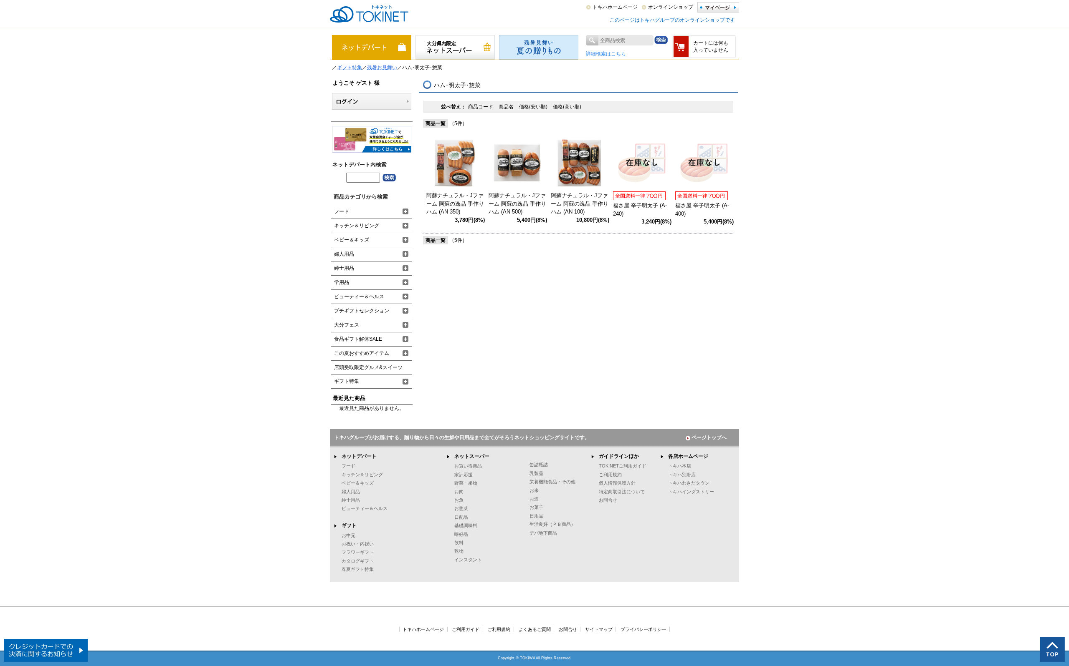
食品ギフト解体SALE (358, 339)
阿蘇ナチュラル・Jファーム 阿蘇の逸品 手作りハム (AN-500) (517, 203)
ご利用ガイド (465, 629)
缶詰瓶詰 (538, 464)
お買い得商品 (468, 465)
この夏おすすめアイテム (361, 353)
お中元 (348, 535)
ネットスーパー (471, 456)
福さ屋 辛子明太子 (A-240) (640, 209)
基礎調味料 (465, 525)
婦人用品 (344, 254)
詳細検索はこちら (606, 54)
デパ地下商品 (543, 532)
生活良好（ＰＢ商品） (552, 524)
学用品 (341, 282)
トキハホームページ (615, 7)
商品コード (481, 107)
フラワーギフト (358, 552)
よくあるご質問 (535, 629)
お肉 (459, 491)
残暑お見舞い (382, 67)
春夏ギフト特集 (358, 569)
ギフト (349, 525)
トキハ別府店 (682, 474)
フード (341, 211)
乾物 (459, 550)
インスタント (468, 559)
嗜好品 (461, 534)
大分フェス (346, 325)
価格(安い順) (534, 107)
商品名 (507, 107)
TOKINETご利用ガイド (622, 465)
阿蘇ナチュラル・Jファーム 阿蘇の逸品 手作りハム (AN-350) (455, 203)
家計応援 (463, 474)
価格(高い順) (567, 107)
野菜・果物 (465, 482)
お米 (534, 490)
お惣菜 (461, 508)
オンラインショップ (670, 7)
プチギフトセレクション (361, 311)
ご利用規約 (610, 474)
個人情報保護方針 (617, 482)
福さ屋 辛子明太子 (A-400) (702, 209)
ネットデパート (359, 456)
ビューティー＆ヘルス (359, 296)
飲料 (459, 542)
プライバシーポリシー (643, 629)
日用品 (536, 515)
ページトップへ (709, 437)
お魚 (459, 500)
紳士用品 (344, 268)
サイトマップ (599, 629)
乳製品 (536, 473)
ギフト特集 (349, 67)
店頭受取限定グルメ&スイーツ (368, 367)
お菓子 (536, 507)
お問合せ (608, 500)
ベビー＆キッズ (351, 240)
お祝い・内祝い (358, 543)
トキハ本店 (679, 465)
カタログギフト (358, 560)
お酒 (534, 498)
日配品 (461, 517)
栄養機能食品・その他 (552, 481)
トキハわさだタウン (688, 482)
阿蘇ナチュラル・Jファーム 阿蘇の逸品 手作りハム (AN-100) (579, 203)
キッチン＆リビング (356, 226)
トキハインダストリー (691, 491)
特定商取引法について (622, 491)
